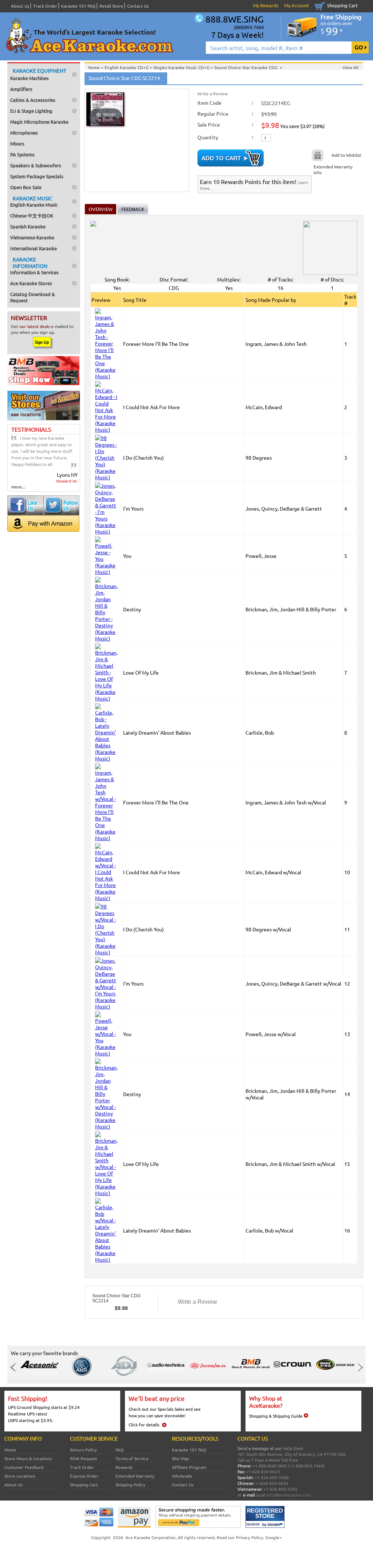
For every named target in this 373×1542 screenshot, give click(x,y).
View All (350, 67)
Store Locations (19, 1476)
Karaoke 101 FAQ (78, 6)
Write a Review (212, 93)
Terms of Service (132, 1458)
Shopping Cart (342, 5)
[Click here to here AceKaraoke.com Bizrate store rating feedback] (265, 1526)
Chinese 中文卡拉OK (31, 215)
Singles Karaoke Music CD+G (182, 67)
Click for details (144, 1424)
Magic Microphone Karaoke (39, 122)
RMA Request (83, 1458)
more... (18, 487)
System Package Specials (36, 176)
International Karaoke (33, 248)
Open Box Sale (26, 187)
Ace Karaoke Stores (31, 283)
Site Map (180, 1458)
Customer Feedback (24, 1467)
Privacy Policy (249, 1537)
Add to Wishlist (346, 155)
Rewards (124, 1467)
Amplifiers (21, 89)
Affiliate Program (189, 1467)
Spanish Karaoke (28, 226)
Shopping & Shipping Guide (276, 1416)
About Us (20, 6)
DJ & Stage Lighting (31, 111)
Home (10, 1450)
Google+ (273, 1537)
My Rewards (266, 5)
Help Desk (293, 1448)
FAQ (119, 1450)
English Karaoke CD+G (127, 67)
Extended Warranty (134, 1476)
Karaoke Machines (38, 74)
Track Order (45, 6)
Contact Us (138, 6)
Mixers (17, 143)
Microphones (24, 132)
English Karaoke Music (34, 201)
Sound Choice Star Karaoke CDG (247, 67)
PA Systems (22, 154)
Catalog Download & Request (32, 297)
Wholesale (182, 1476)
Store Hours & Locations (28, 1458)
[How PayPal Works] (198, 1526)
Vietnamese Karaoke (32, 237)
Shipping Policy (130, 1484)
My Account (296, 5)
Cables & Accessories (32, 100)
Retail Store (111, 6)
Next (358, 1367)
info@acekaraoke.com (289, 1495)
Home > (96, 67)
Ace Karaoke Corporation (150, 1537)
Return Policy (83, 1450)
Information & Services (34, 265)
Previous (15, 1367)
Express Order (84, 1476)
